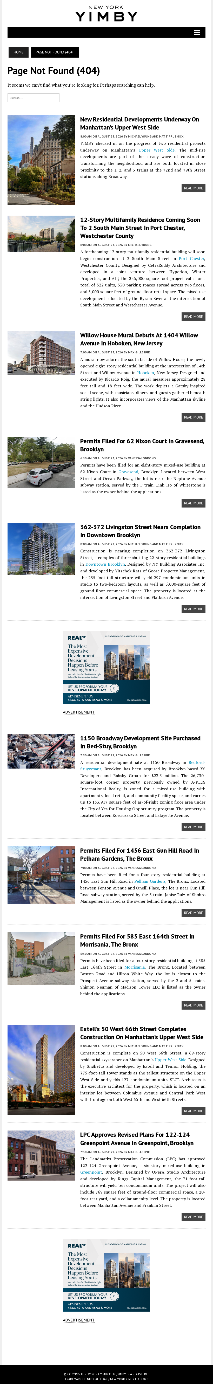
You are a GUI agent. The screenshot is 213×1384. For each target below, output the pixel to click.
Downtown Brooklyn (105, 564)
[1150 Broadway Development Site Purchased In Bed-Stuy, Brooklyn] (41, 765)
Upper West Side (157, 150)
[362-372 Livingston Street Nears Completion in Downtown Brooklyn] (41, 571)
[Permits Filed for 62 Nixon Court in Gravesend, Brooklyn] (41, 484)
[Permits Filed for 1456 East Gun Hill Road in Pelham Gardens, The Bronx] (41, 900)
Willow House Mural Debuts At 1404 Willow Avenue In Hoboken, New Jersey (139, 339)
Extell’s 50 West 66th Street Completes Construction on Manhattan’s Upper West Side (141, 1033)
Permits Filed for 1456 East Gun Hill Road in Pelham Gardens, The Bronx (139, 854)
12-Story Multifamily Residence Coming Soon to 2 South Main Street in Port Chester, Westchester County (140, 228)
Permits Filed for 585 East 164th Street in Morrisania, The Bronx (137, 940)
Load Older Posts (107, 1347)
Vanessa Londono (142, 458)
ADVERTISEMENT (79, 712)
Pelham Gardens (149, 881)
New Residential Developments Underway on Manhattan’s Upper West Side (139, 123)
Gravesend (128, 472)
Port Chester (191, 258)
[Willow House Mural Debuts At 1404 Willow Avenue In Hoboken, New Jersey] (41, 371)
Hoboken (145, 372)
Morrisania (134, 967)
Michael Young (139, 245)
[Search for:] (33, 97)
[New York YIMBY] (107, 13)
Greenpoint (91, 1172)
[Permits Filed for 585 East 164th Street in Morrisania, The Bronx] (41, 981)
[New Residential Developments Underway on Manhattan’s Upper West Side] (41, 201)
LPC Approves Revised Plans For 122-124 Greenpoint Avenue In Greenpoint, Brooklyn (137, 1139)
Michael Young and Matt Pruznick (156, 136)
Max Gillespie (139, 352)
